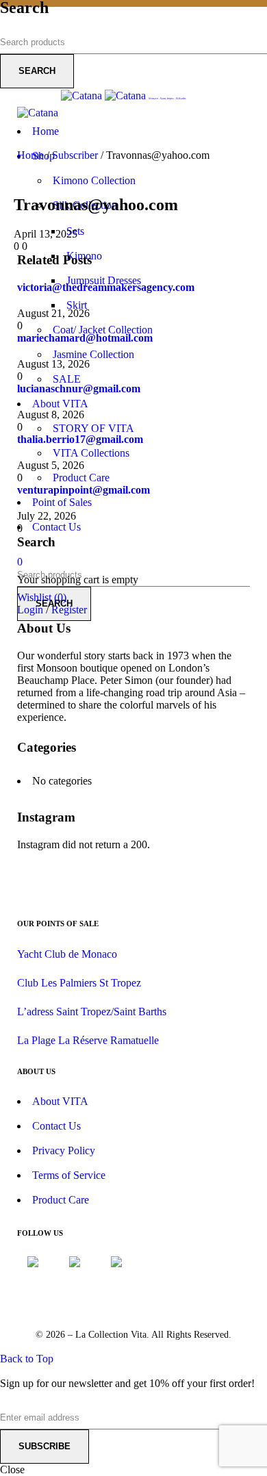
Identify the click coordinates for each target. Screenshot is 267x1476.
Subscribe (44, 1446)
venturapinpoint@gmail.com (83, 490)
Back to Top (26, 1358)
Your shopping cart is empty (77, 579)
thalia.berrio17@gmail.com (80, 439)
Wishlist (41, 597)
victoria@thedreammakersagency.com (105, 287)
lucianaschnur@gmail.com (78, 388)
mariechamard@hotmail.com (85, 338)
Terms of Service (68, 1175)
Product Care (60, 1200)
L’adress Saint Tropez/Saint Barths (91, 1011)
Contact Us (56, 1126)
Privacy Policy (63, 1150)
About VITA (60, 1101)
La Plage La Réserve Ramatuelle (88, 1040)
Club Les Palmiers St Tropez (79, 983)
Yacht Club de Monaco (67, 954)
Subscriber (75, 155)
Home (30, 155)
